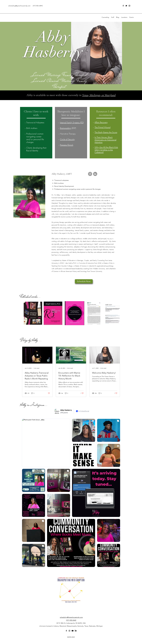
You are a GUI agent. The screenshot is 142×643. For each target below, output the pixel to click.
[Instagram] (90, 174)
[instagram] (129, 6)
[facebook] (123, 6)
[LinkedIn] (95, 174)
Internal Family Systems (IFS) (72, 122)
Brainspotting (65, 128)
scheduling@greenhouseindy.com (19, 6)
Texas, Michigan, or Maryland (99, 95)
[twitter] (126, 6)
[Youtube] (73, 631)
